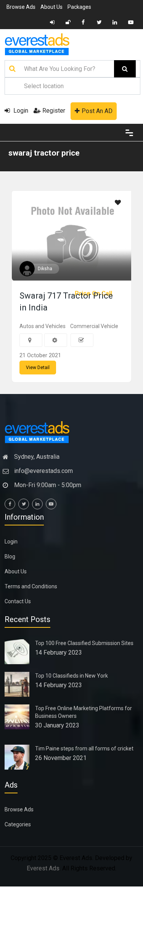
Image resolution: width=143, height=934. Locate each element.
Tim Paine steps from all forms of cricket (84, 748)
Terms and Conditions (31, 586)
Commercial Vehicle (94, 326)
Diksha (45, 268)
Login (20, 110)
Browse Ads (20, 7)
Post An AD (97, 111)
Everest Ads (43, 868)
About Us (51, 7)
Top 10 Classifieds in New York (71, 676)
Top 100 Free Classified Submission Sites (84, 643)
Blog (10, 556)
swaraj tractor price (44, 153)
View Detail (38, 367)
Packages (79, 7)
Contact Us (18, 601)
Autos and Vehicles (42, 326)
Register (53, 110)
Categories (18, 824)
